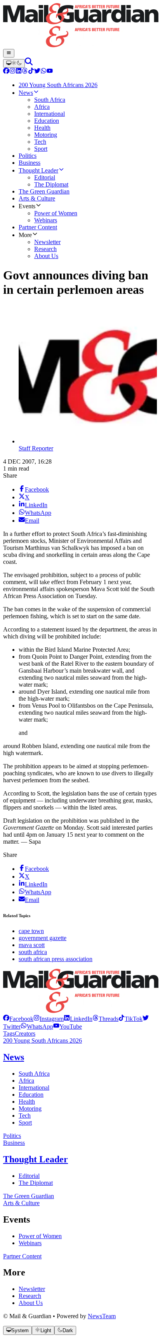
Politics (12, 1135)
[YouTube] (50, 71)
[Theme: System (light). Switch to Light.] (14, 63)
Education (31, 1094)
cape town (31, 931)
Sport (25, 1122)
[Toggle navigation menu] (8, 53)
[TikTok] (31, 71)
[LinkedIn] (19, 71)
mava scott (32, 945)
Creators (25, 1033)
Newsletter (32, 1289)
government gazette (42, 938)
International (34, 1087)
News (13, 1057)
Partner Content (22, 1256)
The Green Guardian (28, 1196)
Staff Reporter (36, 448)
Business (14, 1142)
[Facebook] (6, 71)
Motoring (30, 1108)
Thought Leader (35, 1159)
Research (30, 1296)
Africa (26, 1080)
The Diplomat (36, 1182)
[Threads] (25, 71)
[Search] (29, 63)
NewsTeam (102, 1316)
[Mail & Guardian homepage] (80, 26)
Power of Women (40, 1236)
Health (27, 1101)
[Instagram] (12, 71)
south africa (33, 952)
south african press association (55, 959)
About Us (31, 1303)
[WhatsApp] (43, 71)
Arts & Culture (21, 1203)
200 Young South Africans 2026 (42, 1040)
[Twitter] (37, 71)
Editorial (29, 1175)
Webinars (30, 1243)
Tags (9, 1033)
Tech (25, 1115)
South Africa (34, 1073)
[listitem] (18, 1018)
